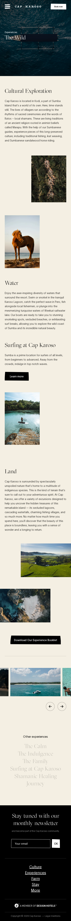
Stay (35, 884)
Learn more (17, 376)
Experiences (35, 872)
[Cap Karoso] (28, 6)
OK (56, 843)
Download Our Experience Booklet (35, 640)
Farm (35, 878)
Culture (35, 866)
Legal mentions (52, 915)
